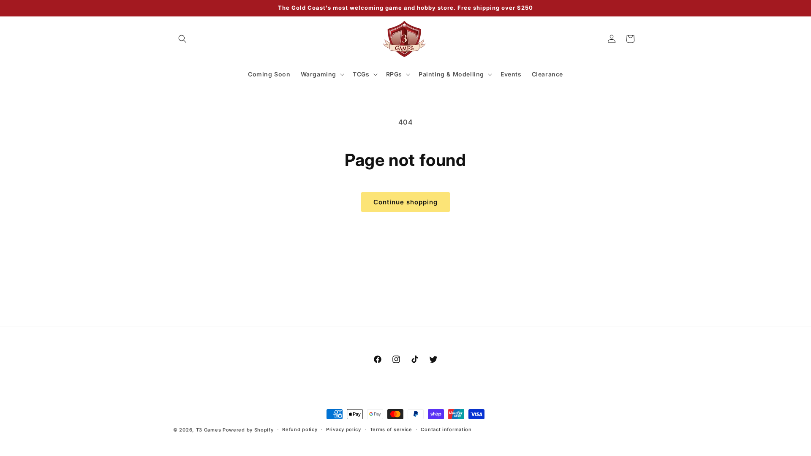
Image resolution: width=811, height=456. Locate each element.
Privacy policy (343, 429)
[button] (182, 39)
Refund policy (299, 429)
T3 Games (208, 430)
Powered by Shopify (248, 430)
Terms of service (391, 429)
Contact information (446, 429)
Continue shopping (405, 202)
